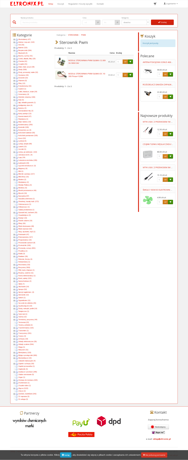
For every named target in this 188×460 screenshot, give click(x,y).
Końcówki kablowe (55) (26, 133)
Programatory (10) (25, 240)
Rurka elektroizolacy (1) (27, 276)
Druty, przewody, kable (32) (28, 72)
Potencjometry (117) (25, 237)
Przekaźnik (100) (24, 245)
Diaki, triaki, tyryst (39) (26, 67)
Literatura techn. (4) (25, 155)
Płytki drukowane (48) (26, 226)
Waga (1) (21, 347)
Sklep (50, 4)
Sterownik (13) (23, 295)
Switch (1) (22, 297)
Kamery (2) (22, 108)
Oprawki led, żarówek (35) (27, 212)
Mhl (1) (20, 171)
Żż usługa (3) (23, 399)
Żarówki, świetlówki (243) (27, 394)
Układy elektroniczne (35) (27, 341)
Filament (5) (22, 80)
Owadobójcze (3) (24, 215)
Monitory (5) (22, 188)
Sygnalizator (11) (24, 300)
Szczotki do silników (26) (27, 303)
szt (125, 61)
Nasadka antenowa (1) (26, 199)
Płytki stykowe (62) (25, 229)
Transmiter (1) (23, 330)
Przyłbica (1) (22, 251)
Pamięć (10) (22, 218)
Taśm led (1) (22, 314)
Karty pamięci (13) (24, 113)
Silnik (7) (21, 284)
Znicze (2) (22, 391)
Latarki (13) (22, 146)
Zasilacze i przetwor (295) (27, 372)
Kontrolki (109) (23, 127)
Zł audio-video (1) (24, 385)
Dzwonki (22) (23, 78)
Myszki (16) (22, 193)
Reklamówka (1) (24, 262)
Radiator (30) (23, 256)
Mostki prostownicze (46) (27, 190)
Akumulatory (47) (24, 39)
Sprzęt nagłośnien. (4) (26, 292)
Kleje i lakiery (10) (24, 122)
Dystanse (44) (23, 75)
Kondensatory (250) (25, 124)
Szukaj (163, 22)
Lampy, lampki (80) (25, 144)
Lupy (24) (21, 157)
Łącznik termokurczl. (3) (27, 166)
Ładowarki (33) (23, 163)
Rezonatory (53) (24, 264)
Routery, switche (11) (25, 273)
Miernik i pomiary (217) (26, 174)
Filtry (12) (21, 83)
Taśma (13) (22, 317)
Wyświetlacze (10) (25, 358)
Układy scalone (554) (26, 344)
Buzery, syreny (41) (25, 56)
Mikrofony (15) (23, 177)
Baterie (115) (22, 47)
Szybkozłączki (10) (25, 306)
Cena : (85, 18)
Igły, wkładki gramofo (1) (27, 102)
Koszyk (61, 4)
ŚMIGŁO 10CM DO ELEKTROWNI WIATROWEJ (162, 189)
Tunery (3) (22, 336)
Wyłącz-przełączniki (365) (27, 355)
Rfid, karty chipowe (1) (26, 270)
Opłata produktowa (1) (26, 210)
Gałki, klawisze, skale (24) (27, 91)
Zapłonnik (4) (23, 369)
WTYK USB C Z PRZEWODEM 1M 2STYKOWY (162, 121)
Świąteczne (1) (23, 311)
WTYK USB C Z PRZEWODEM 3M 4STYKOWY (162, 167)
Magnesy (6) (22, 168)
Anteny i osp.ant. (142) (26, 42)
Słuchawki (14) (23, 286)
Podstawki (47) (23, 234)
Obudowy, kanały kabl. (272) (28, 201)
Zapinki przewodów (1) (26, 366)
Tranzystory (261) (24, 333)
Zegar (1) (21, 377)
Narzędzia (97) (23, 196)
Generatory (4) (23, 94)
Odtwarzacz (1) (24, 207)
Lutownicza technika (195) (27, 160)
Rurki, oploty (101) (25, 278)
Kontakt (100, 4)
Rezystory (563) (24, 267)
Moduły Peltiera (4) (25, 185)
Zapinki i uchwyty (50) (26, 363)
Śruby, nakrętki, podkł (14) (27, 308)
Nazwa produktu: (27, 18)
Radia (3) (21, 253)
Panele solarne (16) (25, 220)
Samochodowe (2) (24, 281)
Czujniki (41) (22, 64)
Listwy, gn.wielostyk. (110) (27, 152)
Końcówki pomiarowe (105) (28, 135)
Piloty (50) (22, 223)
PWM (83, 35)
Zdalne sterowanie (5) (26, 374)
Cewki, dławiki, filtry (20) (27, 58)
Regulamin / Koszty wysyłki (80, 4)
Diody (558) (22, 69)
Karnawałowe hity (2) (25, 111)
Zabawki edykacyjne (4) (27, 361)
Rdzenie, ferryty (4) (25, 259)
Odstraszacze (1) (24, 204)
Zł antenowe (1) (24, 383)
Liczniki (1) (22, 149)
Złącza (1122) (23, 388)
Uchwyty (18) (23, 339)
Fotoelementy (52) (24, 86)
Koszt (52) (22, 138)
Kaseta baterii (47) (24, 116)
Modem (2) (22, 179)
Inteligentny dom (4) (25, 105)
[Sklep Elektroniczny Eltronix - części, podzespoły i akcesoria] (28, 4)
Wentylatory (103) (24, 352)
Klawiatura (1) (23, 119)
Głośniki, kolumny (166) (26, 97)
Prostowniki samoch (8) (26, 243)
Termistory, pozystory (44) (27, 319)
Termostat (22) (23, 322)
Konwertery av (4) (24, 130)
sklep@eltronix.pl (162, 439)
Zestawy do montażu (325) (28, 380)
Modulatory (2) (23, 182)
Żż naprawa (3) (23, 396)
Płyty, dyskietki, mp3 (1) (26, 232)
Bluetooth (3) (22, 53)
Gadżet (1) (22, 89)
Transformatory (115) (26, 328)
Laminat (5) (22, 141)
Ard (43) (21, 45)
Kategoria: (125, 18)
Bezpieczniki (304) (25, 50)
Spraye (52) (22, 289)
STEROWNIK (73, 35)
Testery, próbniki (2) (25, 325)
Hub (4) (21, 100)
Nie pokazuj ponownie (155, 455)
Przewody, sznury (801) (27, 248)
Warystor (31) (23, 350)
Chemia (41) (22, 61)
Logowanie (171, 3)
